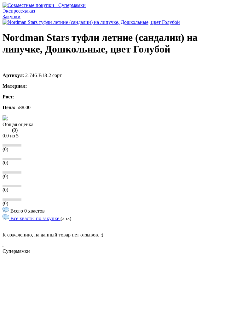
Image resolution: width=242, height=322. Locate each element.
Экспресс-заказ (19, 11)
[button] (5, 118)
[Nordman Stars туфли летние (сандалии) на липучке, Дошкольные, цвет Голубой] (91, 22)
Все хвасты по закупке (34, 218)
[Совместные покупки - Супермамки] (44, 5)
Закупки (11, 16)
